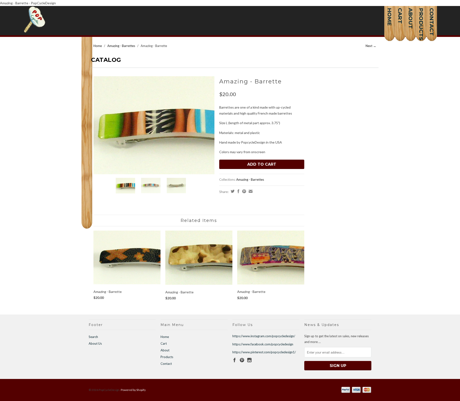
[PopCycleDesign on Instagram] (249, 360)
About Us (95, 343)
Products (421, 13)
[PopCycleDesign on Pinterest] (242, 360)
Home (389, 13)
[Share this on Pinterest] (243, 191)
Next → (371, 46)
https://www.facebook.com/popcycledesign (262, 344)
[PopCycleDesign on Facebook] (234, 360)
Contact (431, 13)
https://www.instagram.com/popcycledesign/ (263, 336)
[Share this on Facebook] (237, 191)
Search (93, 337)
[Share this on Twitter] (232, 191)
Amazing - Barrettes (121, 46)
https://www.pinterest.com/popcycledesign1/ (264, 352)
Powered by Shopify (133, 390)
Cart (400, 13)
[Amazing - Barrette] (153, 125)
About (410, 13)
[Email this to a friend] (250, 191)
